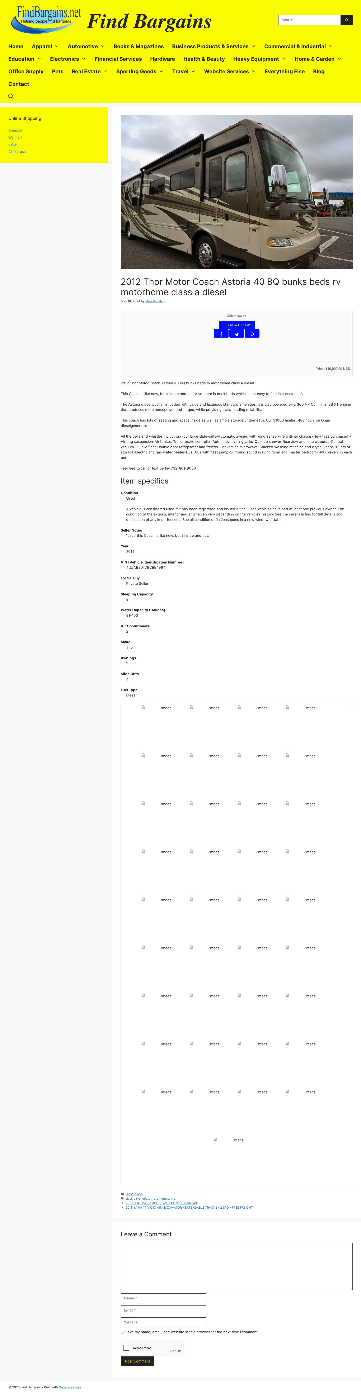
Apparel (42, 46)
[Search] (347, 20)
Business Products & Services (210, 46)
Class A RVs (134, 1194)
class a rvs (133, 1198)
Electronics (64, 59)
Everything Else (285, 71)
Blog (319, 71)
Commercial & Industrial (295, 46)
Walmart (15, 137)
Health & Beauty (204, 59)
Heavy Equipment (256, 59)
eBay (12, 144)
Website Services (226, 71)
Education (21, 59)
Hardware (162, 59)
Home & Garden (315, 59)
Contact (18, 84)
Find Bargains (149, 20)
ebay (145, 1198)
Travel (180, 71)
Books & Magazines (139, 46)
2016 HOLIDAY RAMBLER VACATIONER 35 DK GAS (162, 1203)
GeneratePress (70, 1387)
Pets (58, 71)
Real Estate (86, 71)
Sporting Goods (136, 71)
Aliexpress (17, 151)
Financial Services (118, 59)
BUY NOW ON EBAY (237, 325)
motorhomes (160, 1198)
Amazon (15, 130)
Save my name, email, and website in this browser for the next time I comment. (192, 1332)
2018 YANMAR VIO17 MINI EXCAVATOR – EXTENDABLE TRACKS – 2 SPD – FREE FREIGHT (189, 1207)
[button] (11, 96)
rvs (173, 1198)
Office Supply (26, 71)
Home (15, 46)
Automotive (83, 46)
